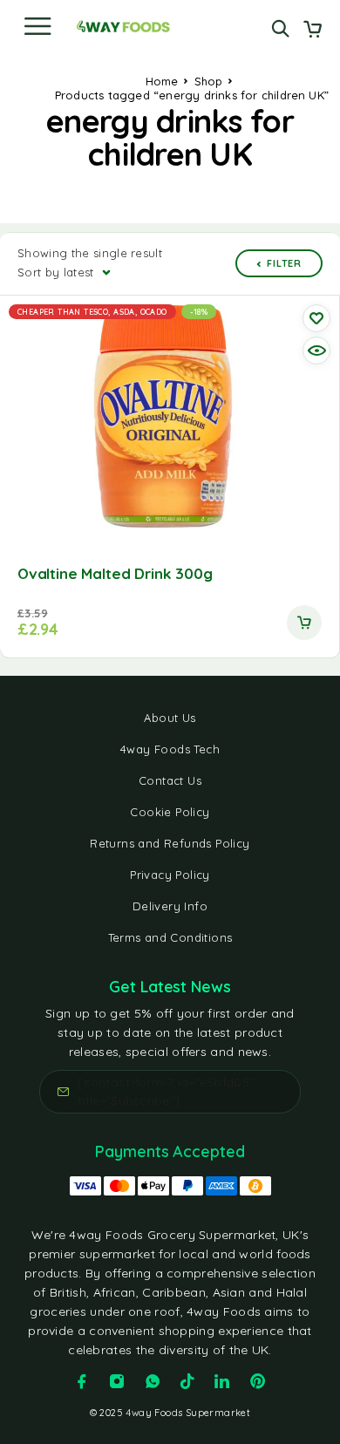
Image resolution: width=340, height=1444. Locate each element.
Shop (208, 81)
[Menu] (37, 26)
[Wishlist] (316, 318)
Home (162, 81)
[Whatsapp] (152, 1381)
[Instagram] (116, 1381)
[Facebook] (82, 1381)
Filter (284, 263)
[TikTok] (187, 1381)
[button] (304, 622)
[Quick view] (316, 350)
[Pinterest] (258, 1381)
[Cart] (312, 30)
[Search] (280, 28)
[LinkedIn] (222, 1381)
